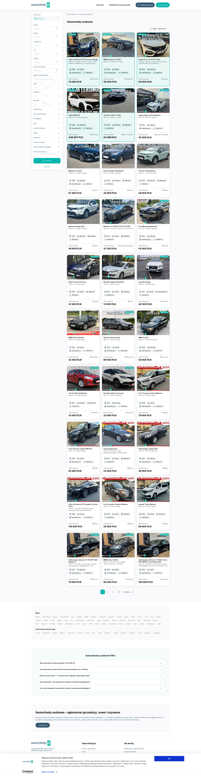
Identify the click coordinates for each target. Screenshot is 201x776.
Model (36, 33)
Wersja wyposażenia (41, 75)
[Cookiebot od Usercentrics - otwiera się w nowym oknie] (28, 771)
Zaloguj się (164, 5)
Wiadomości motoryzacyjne (119, 5)
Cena (35, 83)
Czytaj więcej (42, 725)
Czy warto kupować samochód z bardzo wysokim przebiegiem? (65, 688)
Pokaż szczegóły (48, 772)
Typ (35, 50)
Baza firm (100, 5)
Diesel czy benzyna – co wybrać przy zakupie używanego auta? (65, 676)
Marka (36, 25)
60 (119, 592)
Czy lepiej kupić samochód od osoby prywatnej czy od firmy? (64, 669)
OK (169, 759)
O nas (84, 752)
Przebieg (37, 92)
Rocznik (36, 100)
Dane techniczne (130, 752)
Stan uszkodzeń (39, 67)
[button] (47, 110)
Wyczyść (47, 166)
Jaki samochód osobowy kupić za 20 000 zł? (57, 663)
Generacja (37, 41)
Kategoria (47, 17)
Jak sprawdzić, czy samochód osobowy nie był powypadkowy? (65, 682)
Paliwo (36, 58)
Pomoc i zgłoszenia (88, 748)
